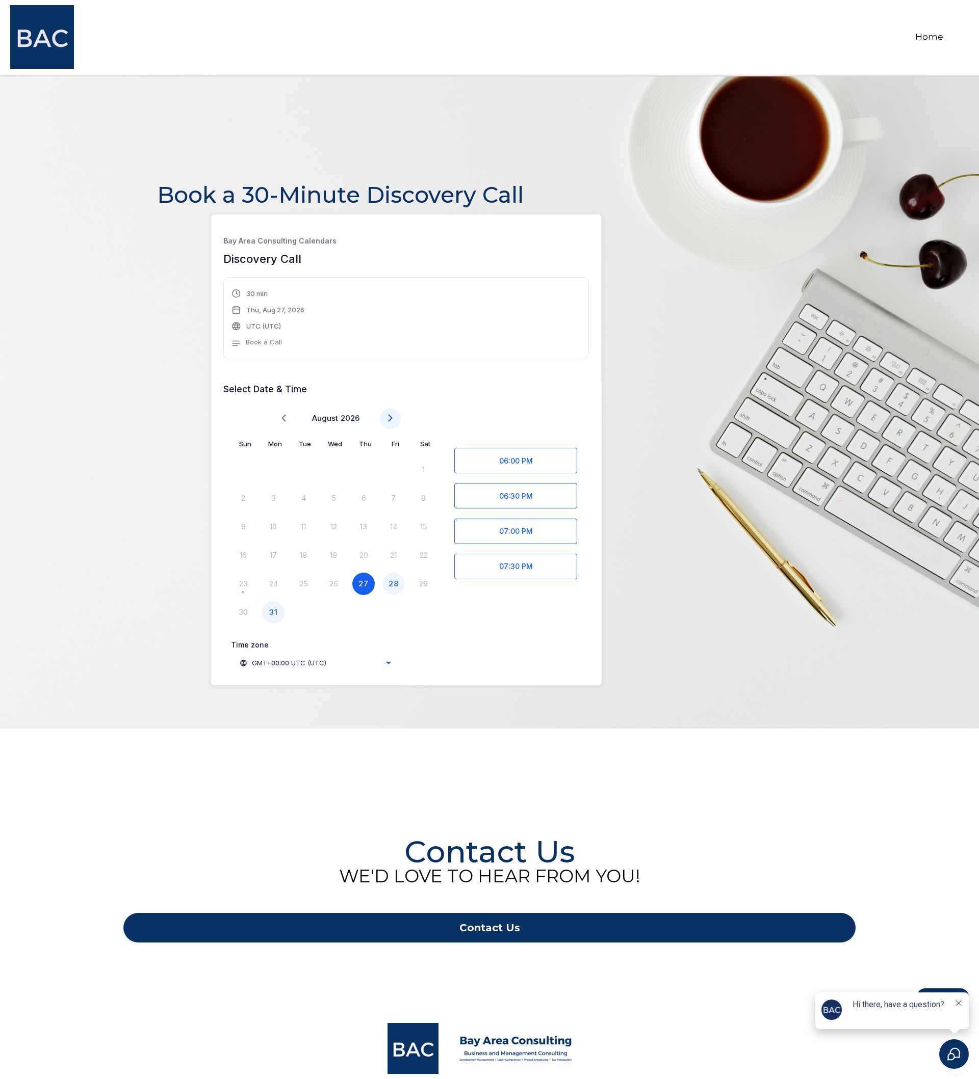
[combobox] (315, 663)
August (325, 418)
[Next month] (390, 418)
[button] (268, 319)
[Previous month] (283, 418)
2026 (350, 418)
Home (929, 37)
